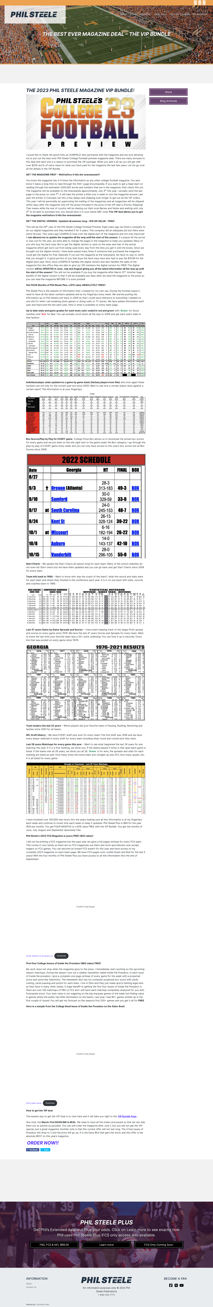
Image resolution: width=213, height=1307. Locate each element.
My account (200, 14)
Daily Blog (161, 14)
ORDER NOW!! (43, 1143)
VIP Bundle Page (127, 1116)
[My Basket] (208, 3)
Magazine (145, 14)
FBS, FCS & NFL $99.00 (54, 1244)
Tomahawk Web (42, 1304)
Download (61, 956)
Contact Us (31, 1287)
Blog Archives (168, 100)
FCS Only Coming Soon (158, 1244)
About (124, 14)
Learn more (107, 1244)
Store (133, 14)
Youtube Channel (179, 14)
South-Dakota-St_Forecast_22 (39, 956)
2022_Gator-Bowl (33, 1103)
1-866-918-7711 (106, 1294)
